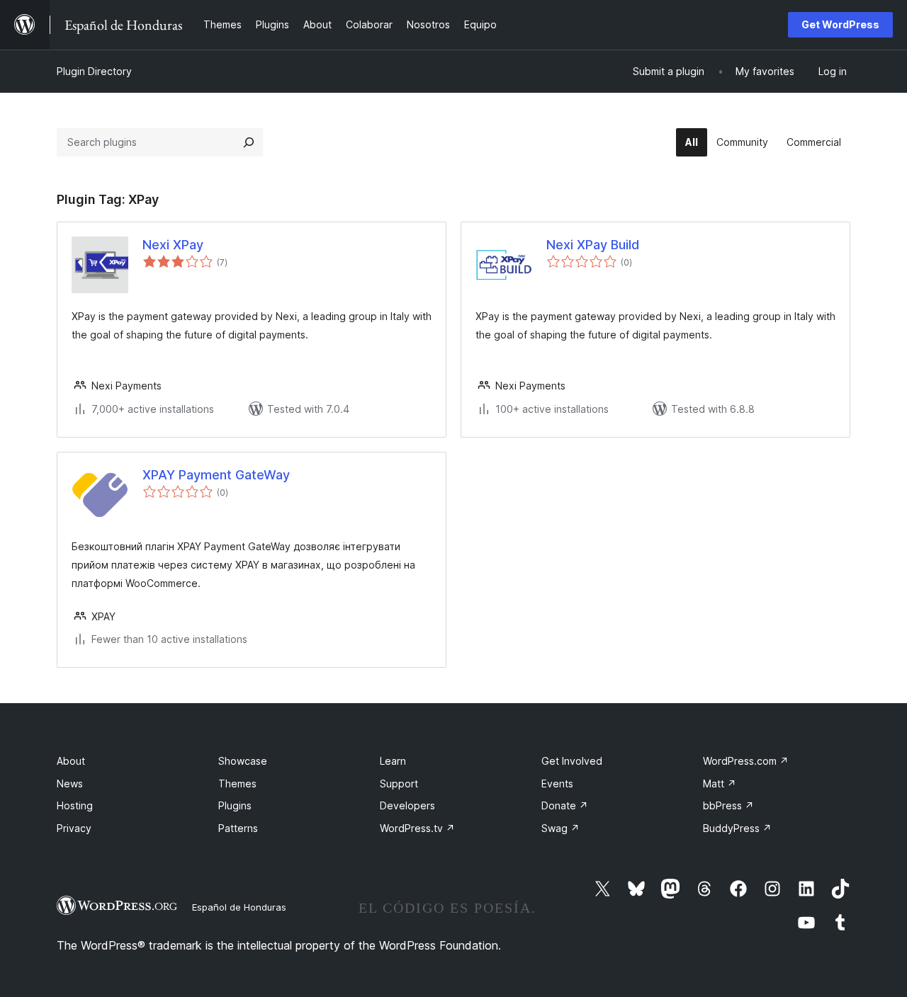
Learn (393, 761)
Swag (560, 828)
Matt (719, 783)
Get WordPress (840, 24)
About (71, 761)
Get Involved (571, 761)
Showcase (242, 761)
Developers (407, 805)
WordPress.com (746, 761)
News (70, 783)
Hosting (75, 805)
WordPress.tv (417, 828)
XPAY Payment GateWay (216, 474)
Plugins (235, 805)
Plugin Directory (94, 71)
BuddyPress (737, 828)
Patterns (238, 828)
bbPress (728, 805)
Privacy (74, 828)
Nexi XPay (172, 244)
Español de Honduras (239, 907)
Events (557, 783)
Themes (237, 783)
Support (399, 783)
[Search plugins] (249, 142)
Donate (564, 805)
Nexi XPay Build (592, 244)
